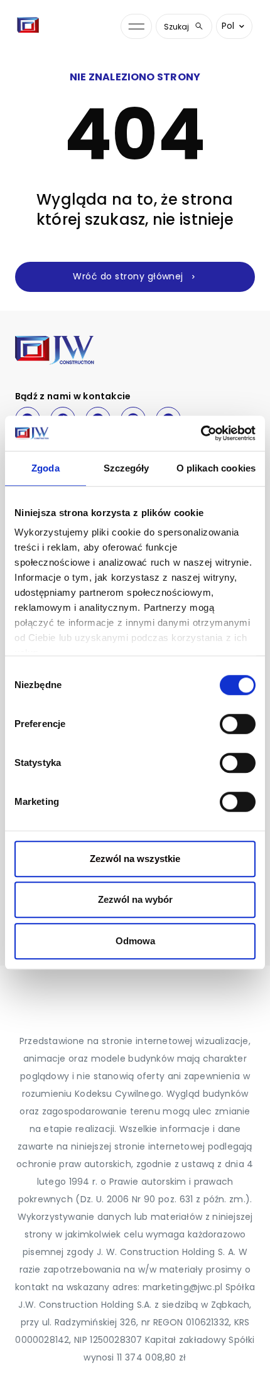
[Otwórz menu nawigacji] (136, 27)
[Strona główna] (30, 26)
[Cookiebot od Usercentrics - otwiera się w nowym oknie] (201, 433)
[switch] (238, 724)
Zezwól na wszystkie (135, 858)
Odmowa (135, 940)
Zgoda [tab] (45, 468)
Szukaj (176, 26)
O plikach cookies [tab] (216, 468)
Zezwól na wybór (135, 899)
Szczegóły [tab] (126, 468)
